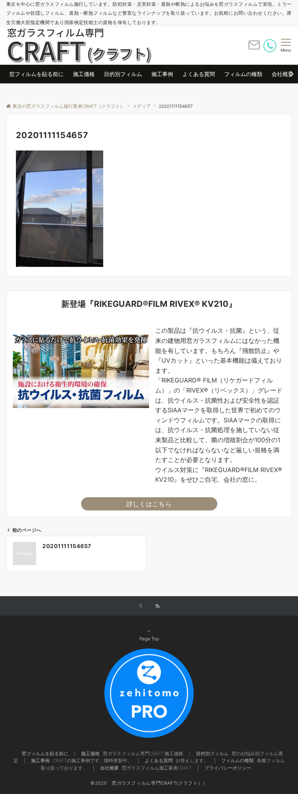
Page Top (149, 639)
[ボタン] (254, 48)
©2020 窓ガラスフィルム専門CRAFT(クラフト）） (149, 783)
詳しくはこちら (149, 504)
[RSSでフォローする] (157, 606)
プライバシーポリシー (227, 768)
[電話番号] (269, 45)
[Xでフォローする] (141, 606)
